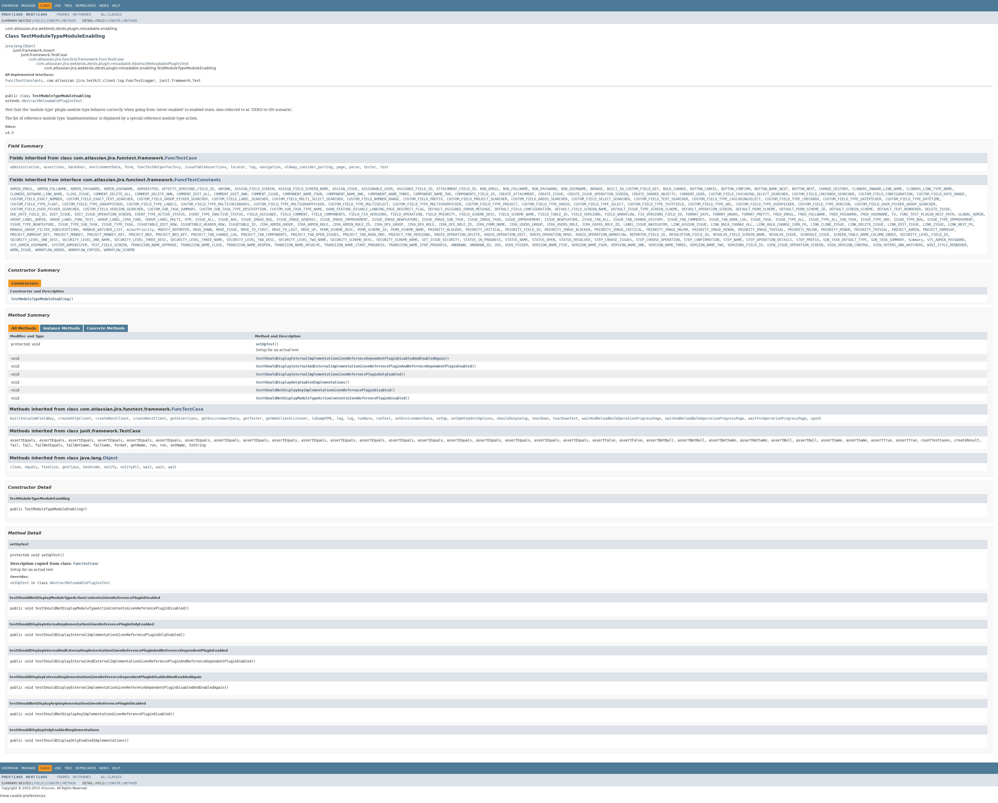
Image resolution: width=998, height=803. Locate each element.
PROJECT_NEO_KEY (171, 234)
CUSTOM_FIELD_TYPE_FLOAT (34, 204)
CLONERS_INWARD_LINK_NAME (877, 189)
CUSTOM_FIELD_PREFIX (423, 199)
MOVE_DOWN (202, 229)
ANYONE (224, 189)
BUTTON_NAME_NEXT (771, 189)
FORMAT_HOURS (725, 214)
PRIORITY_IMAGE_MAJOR (667, 229)
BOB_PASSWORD (544, 189)
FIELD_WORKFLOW (619, 214)
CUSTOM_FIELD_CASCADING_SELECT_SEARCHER (748, 194)
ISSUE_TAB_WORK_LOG (727, 219)
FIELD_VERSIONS (586, 214)
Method (69, 21)
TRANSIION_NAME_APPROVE (153, 245)
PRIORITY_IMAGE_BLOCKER (567, 229)
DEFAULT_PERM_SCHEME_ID (802, 209)
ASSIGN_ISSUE (344, 189)
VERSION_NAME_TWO (706, 245)
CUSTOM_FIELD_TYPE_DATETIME (912, 199)
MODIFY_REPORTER (173, 229)
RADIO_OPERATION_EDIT (505, 234)
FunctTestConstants (24, 80)
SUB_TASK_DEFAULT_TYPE (845, 240)
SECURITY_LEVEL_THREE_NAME (196, 240)
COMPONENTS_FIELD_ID (475, 194)
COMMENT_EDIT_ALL (193, 194)
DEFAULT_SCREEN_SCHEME (851, 209)
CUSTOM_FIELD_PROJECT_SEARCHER (477, 199)
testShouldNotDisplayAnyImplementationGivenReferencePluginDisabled (323, 390)
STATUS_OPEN (543, 240)
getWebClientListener (286, 418)
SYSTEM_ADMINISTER (69, 245)
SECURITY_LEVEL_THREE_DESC (140, 240)
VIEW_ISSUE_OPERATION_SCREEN (795, 245)
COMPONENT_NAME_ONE (345, 194)
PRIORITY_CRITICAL (483, 229)
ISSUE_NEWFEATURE (561, 219)
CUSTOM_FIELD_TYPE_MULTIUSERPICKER (427, 204)
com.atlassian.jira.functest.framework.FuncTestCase (76, 59)
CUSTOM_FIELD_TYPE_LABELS (151, 204)
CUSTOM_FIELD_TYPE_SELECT (598, 204)
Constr (53, 21)
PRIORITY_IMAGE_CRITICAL (618, 229)
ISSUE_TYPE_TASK (117, 224)
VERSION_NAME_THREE (667, 245)
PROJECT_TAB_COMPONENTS (264, 234)
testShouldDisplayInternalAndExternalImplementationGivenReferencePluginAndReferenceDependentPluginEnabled (364, 366)
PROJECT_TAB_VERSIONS (409, 234)
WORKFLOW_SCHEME (119, 250)
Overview (10, 6)
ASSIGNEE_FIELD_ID (414, 189)
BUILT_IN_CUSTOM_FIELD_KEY (633, 189)
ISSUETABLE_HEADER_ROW (202, 224)
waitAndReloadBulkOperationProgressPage (621, 418)
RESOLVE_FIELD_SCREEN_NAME (739, 234)
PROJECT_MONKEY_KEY (105, 234)
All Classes (111, 14)
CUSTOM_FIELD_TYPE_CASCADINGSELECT (726, 199)
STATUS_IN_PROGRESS (482, 240)
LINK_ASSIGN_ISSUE (689, 224)
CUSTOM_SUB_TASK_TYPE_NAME (296, 209)
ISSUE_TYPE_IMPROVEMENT (950, 219)
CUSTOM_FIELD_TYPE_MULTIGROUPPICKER (288, 204)
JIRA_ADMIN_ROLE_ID (351, 224)
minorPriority (140, 229)
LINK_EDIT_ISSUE (903, 224)
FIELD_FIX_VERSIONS (367, 214)
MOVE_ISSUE (226, 229)
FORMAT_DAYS (697, 214)
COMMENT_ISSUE (264, 194)
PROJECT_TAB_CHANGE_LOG (214, 234)
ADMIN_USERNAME (118, 189)
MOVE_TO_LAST (284, 229)
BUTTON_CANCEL (703, 189)
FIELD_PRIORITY (440, 214)
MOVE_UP (308, 229)
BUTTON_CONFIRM (735, 189)
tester (370, 167)
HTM (188, 219)
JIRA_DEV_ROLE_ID (455, 224)
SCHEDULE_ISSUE (814, 234)
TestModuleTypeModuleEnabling (40, 299)
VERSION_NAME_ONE (627, 245)
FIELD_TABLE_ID (552, 214)
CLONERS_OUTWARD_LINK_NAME (36, 194)
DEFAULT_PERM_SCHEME (755, 209)
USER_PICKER (516, 245)
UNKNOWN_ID (480, 245)
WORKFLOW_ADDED (49, 250)
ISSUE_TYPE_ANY (875, 219)
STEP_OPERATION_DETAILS (769, 240)
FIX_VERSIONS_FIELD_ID (660, 214)
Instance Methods (61, 328)
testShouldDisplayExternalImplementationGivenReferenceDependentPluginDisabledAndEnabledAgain (350, 358)
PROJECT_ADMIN (905, 229)
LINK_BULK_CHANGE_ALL (731, 224)
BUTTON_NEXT (803, 189)
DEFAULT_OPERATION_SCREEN (707, 209)
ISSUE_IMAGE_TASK (484, 219)
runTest (383, 418)
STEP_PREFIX (807, 240)
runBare (364, 418)
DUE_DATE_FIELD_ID (27, 214)
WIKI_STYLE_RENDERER (947, 245)
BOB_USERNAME (573, 189)
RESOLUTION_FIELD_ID (689, 234)
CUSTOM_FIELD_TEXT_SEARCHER (661, 199)
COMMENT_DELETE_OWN (153, 194)
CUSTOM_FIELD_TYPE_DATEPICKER (852, 199)
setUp (441, 418)
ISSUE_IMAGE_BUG (256, 219)
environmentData (104, 167)
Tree (68, 6)
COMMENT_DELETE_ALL (112, 194)
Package (28, 6)
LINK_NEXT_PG (960, 224)
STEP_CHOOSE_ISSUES (613, 240)
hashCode (91, 467)
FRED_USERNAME (874, 214)
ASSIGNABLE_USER (377, 189)
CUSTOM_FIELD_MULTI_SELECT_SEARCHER (307, 199)
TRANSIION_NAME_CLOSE (201, 245)
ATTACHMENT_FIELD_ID (456, 189)
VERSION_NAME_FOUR (589, 245)
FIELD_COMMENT (293, 214)
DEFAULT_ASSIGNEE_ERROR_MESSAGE (459, 209)
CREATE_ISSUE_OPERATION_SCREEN (597, 194)
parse (354, 167)
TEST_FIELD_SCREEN (109, 245)
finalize (49, 467)
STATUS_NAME (516, 240)
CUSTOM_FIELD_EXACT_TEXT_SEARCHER (99, 199)
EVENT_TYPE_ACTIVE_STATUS (160, 214)
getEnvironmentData (220, 418)
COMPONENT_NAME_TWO (432, 194)
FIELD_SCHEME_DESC (477, 214)
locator (238, 167)
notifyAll (129, 467)
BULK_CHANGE (674, 189)
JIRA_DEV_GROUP (388, 224)
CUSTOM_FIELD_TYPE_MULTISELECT (358, 204)
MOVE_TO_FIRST (254, 229)
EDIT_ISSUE (60, 214)
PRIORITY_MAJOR (802, 229)
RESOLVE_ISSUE (782, 234)
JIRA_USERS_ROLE (562, 224)
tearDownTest (565, 418)
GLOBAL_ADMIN (970, 214)
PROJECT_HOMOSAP (938, 229)
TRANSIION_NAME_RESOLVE (297, 245)
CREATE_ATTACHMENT (516, 194)
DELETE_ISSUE (937, 209)
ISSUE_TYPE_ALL (789, 219)
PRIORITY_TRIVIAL (871, 229)
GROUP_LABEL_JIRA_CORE (119, 219)
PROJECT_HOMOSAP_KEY (30, 234)
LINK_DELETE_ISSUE (865, 224)
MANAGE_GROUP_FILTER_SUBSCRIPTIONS (44, 229)
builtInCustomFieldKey (32, 418)
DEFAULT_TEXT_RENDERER (899, 209)
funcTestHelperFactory (159, 167)
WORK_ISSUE (20, 250)
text (384, 167)
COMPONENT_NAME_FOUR (302, 194)
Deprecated (85, 6)
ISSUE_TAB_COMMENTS (686, 219)
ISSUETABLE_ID (241, 224)
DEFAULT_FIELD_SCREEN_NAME (581, 209)
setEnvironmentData (413, 418)
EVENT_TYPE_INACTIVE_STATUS (216, 214)
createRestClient (112, 418)
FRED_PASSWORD (842, 214)
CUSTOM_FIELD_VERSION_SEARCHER (113, 209)
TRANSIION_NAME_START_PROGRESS (354, 245)
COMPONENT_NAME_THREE (388, 194)
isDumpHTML (322, 418)
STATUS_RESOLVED (574, 240)
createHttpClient (74, 418)
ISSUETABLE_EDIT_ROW (156, 224)
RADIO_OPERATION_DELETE (457, 234)
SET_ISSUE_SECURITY (440, 240)
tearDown (540, 418)
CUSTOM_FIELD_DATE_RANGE (940, 194)
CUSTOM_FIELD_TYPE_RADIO (545, 204)
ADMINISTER (147, 189)
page (341, 167)
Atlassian (48, 788)
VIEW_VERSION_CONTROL (848, 245)
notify (110, 467)
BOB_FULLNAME (515, 189)
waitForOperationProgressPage (777, 418)
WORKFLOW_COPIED (84, 250)
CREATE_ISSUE (550, 194)
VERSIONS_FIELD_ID (745, 245)
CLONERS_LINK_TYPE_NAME (929, 189)
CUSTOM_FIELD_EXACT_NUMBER (36, 199)
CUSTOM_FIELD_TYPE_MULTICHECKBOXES (215, 204)
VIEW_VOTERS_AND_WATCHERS (898, 245)
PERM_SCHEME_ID (371, 229)
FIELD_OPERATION (406, 214)
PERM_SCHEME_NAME (407, 229)
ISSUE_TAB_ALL (595, 219)
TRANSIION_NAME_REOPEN (248, 245)
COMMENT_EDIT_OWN (230, 194)
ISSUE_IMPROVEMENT (522, 219)
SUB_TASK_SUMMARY (887, 240)
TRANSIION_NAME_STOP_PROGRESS (418, 245)
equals (31, 467)
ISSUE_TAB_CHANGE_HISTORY (638, 219)
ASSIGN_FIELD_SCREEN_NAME (303, 189)
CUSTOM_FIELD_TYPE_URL (710, 204)
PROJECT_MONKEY (68, 234)
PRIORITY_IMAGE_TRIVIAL (761, 229)
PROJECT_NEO (140, 234)
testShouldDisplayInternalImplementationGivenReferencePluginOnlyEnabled (328, 374)
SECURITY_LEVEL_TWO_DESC (250, 240)
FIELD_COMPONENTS (328, 214)
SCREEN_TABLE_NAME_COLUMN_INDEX (864, 234)
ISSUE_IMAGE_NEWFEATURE (395, 219)
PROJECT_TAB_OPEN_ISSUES (315, 234)
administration (24, 167)
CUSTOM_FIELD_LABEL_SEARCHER (240, 199)
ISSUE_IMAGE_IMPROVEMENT (344, 219)
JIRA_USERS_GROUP (525, 224)
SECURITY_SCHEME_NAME (397, 240)
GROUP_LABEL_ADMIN (27, 219)
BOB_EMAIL (489, 189)
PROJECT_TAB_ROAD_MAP (363, 234)
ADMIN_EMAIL (21, 189)
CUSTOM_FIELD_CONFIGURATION (885, 194)
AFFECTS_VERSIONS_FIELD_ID (188, 189)
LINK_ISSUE (933, 224)
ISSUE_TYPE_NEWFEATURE (32, 224)
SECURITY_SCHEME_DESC (351, 240)
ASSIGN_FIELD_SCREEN (254, 189)
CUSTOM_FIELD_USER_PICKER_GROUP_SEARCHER (894, 204)
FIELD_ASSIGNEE (261, 214)
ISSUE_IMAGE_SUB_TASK (442, 219)
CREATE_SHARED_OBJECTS (653, 194)
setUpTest (265, 344)
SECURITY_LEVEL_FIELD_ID (924, 234)
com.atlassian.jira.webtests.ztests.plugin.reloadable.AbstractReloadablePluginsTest (112, 64)
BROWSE (596, 189)
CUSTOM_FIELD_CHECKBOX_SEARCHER (823, 194)
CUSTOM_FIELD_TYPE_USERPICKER (765, 204)
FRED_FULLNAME (811, 214)
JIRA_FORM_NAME (490, 224)
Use (58, 6)
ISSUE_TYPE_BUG (908, 219)
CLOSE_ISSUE (77, 194)
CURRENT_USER (692, 194)
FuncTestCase (181, 158)
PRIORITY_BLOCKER (444, 229)
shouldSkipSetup (512, 418)
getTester (252, 418)
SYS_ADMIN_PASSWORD (945, 240)
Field (38, 21)
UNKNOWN (458, 245)
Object (110, 458)
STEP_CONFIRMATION (701, 240)
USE (498, 245)
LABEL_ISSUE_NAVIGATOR (645, 224)
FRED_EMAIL (783, 214)
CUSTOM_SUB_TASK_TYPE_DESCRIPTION (232, 209)
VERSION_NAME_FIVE (549, 245)
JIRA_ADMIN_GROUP (276, 224)
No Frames (82, 14)
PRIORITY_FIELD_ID (522, 229)
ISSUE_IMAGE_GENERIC (296, 219)
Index (104, 6)
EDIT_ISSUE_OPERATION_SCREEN (103, 214)
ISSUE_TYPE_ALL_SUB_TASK (832, 219)
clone (15, 467)
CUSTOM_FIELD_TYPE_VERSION (824, 204)
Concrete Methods (106, 328)
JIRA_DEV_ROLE (420, 224)
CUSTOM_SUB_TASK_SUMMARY (171, 209)
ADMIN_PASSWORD (85, 189)
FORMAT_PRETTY (755, 214)
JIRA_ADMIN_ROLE (312, 224)
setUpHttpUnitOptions (472, 418)
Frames (63, 14)
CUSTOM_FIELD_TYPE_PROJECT (491, 204)
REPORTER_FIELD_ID (647, 234)
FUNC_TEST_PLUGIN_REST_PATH (927, 214)
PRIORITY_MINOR (835, 229)
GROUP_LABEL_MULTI (163, 219)
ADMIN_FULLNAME (51, 189)
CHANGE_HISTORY (833, 189)
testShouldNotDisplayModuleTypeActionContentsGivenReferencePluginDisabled (330, 398)
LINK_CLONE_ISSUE (827, 224)
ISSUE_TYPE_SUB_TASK (77, 224)
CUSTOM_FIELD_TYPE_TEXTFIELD (656, 204)
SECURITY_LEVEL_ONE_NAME (86, 240)
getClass (70, 467)
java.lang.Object (20, 46)
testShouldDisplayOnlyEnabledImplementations (300, 382)
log (252, 167)
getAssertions (183, 418)
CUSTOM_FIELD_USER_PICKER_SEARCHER (44, 209)
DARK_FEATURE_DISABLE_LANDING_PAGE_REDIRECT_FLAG (375, 209)
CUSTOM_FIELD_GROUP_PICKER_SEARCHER (172, 199)
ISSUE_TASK (760, 219)
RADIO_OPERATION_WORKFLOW (601, 234)
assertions (53, 167)
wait (147, 467)
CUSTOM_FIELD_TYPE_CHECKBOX (792, 199)
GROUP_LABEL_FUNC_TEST (71, 219)
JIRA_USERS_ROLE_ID (600, 224)
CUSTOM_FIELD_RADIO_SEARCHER (539, 199)
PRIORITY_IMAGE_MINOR (713, 229)
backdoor (76, 167)
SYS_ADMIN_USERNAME (29, 245)
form (128, 167)
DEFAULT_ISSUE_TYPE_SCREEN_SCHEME (644, 209)
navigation (270, 167)
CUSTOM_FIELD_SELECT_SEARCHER (601, 199)
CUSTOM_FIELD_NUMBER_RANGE (373, 199)
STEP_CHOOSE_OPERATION (658, 240)
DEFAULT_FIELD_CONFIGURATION (523, 209)
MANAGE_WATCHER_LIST (102, 229)
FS (894, 214)
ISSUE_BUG (227, 219)
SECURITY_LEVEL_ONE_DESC (34, 240)
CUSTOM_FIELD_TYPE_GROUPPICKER (92, 204)
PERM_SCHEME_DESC (336, 229)
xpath (816, 418)
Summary (915, 240)
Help (116, 6)
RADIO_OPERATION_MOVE (551, 234)
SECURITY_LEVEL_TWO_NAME (302, 240)
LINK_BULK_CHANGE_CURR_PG (781, 224)
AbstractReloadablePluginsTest (52, 101)
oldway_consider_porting (308, 167)
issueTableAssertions (205, 167)
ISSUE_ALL (204, 219)
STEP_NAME (732, 240)
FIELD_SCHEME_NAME (516, 214)
